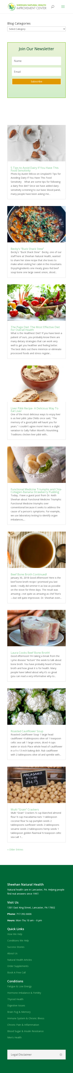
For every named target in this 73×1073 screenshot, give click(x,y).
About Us (12, 953)
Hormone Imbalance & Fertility (24, 992)
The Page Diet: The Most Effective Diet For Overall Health (35, 328)
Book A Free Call (16, 972)
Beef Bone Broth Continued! (29, 574)
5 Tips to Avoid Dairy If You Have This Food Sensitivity (35, 169)
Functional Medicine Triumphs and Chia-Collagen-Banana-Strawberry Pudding (36, 490)
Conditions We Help (18, 940)
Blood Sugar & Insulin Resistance (25, 1031)
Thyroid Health (15, 999)
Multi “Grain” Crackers (25, 809)
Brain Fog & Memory (19, 1011)
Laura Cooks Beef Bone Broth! (30, 653)
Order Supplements (18, 966)
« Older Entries (15, 849)
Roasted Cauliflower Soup (27, 731)
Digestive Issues (16, 1005)
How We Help (14, 934)
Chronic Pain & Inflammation (23, 1024)
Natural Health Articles (19, 959)
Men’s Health (14, 1037)
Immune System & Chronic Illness (25, 1018)
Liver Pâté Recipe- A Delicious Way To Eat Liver (34, 409)
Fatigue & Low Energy (19, 986)
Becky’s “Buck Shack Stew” (27, 249)
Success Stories (15, 947)
